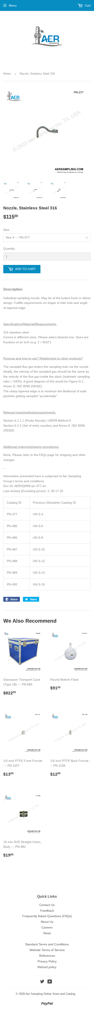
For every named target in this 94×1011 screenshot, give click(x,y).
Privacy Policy (47, 961)
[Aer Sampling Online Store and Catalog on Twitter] (42, 982)
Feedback (47, 910)
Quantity (9, 248)
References (47, 955)
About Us (47, 921)
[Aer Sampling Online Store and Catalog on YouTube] (49, 982)
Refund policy (47, 967)
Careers (47, 927)
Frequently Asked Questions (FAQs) (47, 916)
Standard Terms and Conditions (47, 944)
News (47, 933)
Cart (87, 5)
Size (6, 229)
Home (7, 73)
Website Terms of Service (47, 950)
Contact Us (47, 905)
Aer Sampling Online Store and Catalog (50, 993)
